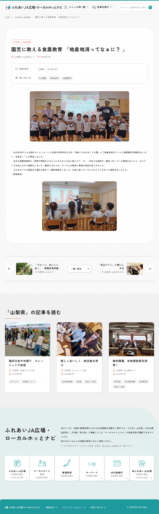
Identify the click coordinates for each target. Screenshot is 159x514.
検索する (150, 7)
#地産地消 (54, 78)
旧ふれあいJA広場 (110, 446)
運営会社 (50, 507)
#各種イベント (29, 381)
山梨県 (41, 69)
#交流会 (117, 381)
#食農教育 (67, 78)
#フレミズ (14, 381)
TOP (7, 17)
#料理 (78, 381)
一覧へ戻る (76, 268)
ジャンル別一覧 (77, 7)
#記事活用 (143, 381)
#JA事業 (42, 78)
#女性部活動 (67, 381)
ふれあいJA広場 (22, 17)
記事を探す (103, 7)
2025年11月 (52, 69)
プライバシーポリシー (72, 507)
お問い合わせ (96, 507)
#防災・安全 (90, 381)
